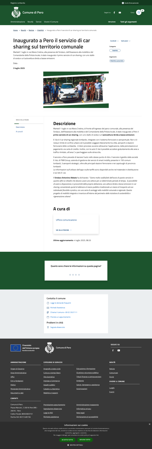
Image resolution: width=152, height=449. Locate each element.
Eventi (111, 392)
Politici (13, 384)
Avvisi (111, 376)
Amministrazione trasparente (87, 404)
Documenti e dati (17, 393)
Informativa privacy (83, 408)
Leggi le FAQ (48, 412)
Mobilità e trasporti (51, 393)
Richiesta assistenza (51, 416)
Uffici (12, 376)
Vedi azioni (124, 41)
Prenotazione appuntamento (54, 404)
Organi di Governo (17, 368)
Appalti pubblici (49, 384)
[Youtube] (119, 12)
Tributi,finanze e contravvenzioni (88, 376)
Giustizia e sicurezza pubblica (87, 372)
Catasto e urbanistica (52, 388)
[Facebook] (113, 12)
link (97, 435)
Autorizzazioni (81, 388)
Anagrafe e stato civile (52, 368)
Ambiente (80, 380)
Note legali (80, 412)
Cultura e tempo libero (52, 372)
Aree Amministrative (18, 372)
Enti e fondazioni (17, 380)
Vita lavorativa (49, 376)
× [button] (149, 424)
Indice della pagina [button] (22, 120)
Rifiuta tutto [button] (85, 440)
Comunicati (113, 372)
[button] (76, 445)
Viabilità (40, 30)
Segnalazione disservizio (53, 408)
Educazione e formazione (85, 368)
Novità (23, 30)
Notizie (31, 30)
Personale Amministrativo (20, 388)
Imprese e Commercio (52, 380)
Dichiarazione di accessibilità (87, 416)
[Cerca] (138, 12)
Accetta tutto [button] (67, 440)
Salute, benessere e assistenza (88, 384)
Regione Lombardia (18, 3)
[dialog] (76, 435)
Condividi (113, 41)
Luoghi (112, 387)
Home (15, 30)
